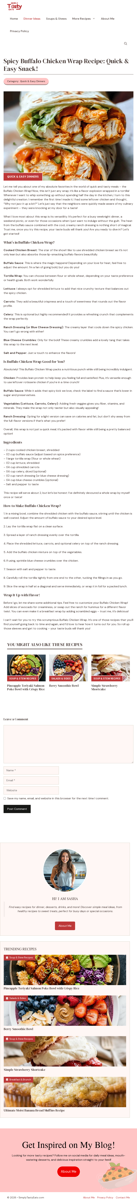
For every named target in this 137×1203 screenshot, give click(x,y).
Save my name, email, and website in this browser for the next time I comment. (58, 798)
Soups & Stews (56, 19)
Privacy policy (105, 1197)
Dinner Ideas (32, 19)
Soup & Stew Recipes (22, 678)
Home (14, 19)
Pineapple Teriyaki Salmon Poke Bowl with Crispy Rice (26, 687)
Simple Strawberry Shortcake (104, 687)
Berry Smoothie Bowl (64, 686)
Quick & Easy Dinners (23, 176)
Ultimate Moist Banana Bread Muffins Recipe (34, 1110)
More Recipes (81, 19)
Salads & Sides (61, 678)
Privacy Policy (19, 31)
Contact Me (123, 1197)
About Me (107, 19)
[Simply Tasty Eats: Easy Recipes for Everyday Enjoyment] (14, 6)
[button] (125, 43)
